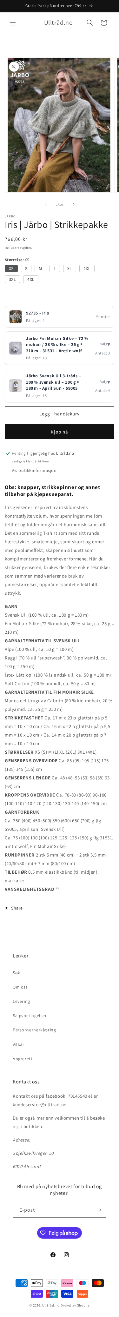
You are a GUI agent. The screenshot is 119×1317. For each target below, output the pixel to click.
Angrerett (22, 1059)
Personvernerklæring (34, 1030)
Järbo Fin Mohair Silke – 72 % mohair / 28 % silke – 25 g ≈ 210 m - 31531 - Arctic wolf (57, 344)
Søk (16, 973)
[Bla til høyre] (74, 204)
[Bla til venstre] (46, 204)
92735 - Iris (37, 313)
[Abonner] (99, 1210)
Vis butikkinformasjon (34, 470)
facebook (55, 1096)
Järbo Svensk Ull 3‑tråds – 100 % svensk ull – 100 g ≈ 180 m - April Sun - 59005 (53, 382)
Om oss (20, 987)
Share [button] (17, 908)
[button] (13, 23)
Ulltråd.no (51, 1305)
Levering (21, 1001)
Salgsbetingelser (30, 1015)
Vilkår (18, 1044)
